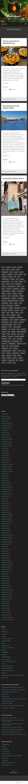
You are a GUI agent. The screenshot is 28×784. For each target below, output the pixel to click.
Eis (24, 281)
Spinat (24, 343)
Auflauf (7, 269)
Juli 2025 (4, 421)
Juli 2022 (4, 473)
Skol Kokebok (5, 751)
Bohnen (20, 274)
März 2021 (5, 507)
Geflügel (4, 654)
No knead (21, 322)
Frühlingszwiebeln (5, 291)
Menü (5, 24)
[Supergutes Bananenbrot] (14, 198)
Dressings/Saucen (6, 281)
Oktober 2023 (5, 443)
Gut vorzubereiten (5, 298)
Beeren (21, 272)
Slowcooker (4, 343)
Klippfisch (11, 310)
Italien (20, 303)
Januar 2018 (5, 587)
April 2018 (5, 580)
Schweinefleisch (15, 341)
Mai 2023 (4, 453)
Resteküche (4, 336)
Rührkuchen (4, 338)
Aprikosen (20, 267)
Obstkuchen (4, 327)
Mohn (11, 322)
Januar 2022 (5, 484)
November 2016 (6, 619)
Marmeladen (22, 319)
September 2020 (6, 521)
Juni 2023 (4, 450)
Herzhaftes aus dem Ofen (12, 300)
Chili (15, 276)
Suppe (3, 643)
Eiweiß (3, 284)
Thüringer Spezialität (6, 350)
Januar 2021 (5, 512)
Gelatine (3, 293)
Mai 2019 (4, 551)
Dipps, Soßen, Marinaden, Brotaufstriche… (13, 675)
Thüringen (15, 348)
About (3, 636)
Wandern (20, 357)
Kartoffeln (11, 307)
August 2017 (5, 599)
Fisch (23, 286)
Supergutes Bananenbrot (13, 178)
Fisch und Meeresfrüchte (8, 661)
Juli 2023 (4, 448)
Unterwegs (22, 353)
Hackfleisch (13, 298)
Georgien (15, 293)
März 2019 (5, 555)
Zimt (17, 360)
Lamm (18, 315)
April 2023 (5, 455)
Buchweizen (4, 276)
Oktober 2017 (5, 594)
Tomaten (14, 350)
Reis (18, 334)
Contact (4, 634)
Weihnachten (11, 360)
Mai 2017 (4, 606)
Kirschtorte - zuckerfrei (8, 708)
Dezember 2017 (6, 590)
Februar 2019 (5, 558)
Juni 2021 (4, 501)
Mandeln (16, 319)
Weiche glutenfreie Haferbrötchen (11, 42)
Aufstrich (13, 269)
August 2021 (5, 496)
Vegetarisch (9, 355)
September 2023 (6, 446)
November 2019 (6, 537)
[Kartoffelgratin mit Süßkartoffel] (14, 120)
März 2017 (5, 610)
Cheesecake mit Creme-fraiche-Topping (12, 687)
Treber (3, 353)
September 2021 (6, 494)
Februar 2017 (5, 612)
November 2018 (6, 564)
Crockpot (12, 279)
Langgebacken (12, 317)
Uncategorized (15, 353)
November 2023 (6, 441)
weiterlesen (6, 83)
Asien (3, 269)
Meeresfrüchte (5, 322)
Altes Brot (8, 267)
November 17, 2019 (8, 253)
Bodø (16, 274)
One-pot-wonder (16, 327)
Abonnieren (5, 383)
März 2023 (5, 457)
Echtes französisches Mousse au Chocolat (13, 720)
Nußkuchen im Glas (7, 703)
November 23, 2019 (8, 99)
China (19, 276)
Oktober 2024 (5, 427)
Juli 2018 (4, 574)
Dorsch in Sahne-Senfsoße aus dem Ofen (12, 723)
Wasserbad (4, 360)
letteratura (5, 760)
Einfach (20, 281)
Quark (8, 334)
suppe (3, 346)
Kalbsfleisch (4, 307)
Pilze (9, 331)
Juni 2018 (4, 576)
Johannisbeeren (9, 305)
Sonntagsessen (12, 343)
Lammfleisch (4, 317)
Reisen (4, 629)
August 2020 (5, 523)
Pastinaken (23, 329)
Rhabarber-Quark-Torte (8, 701)
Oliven (10, 327)
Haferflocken (20, 298)
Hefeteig (3, 300)
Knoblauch (17, 310)
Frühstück (13, 291)
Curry (17, 279)
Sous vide (19, 343)
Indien (11, 303)
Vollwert (9, 357)
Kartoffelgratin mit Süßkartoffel (11, 107)
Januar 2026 (5, 416)
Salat (14, 338)
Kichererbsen (17, 307)
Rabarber (14, 334)
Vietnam (19, 355)
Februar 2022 (5, 482)
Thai (10, 348)
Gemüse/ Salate (6, 641)
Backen (18, 269)
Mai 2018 (4, 578)
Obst (19, 324)
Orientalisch (4, 329)
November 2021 (6, 489)
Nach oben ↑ (14, 772)
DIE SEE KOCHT (6, 753)
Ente (12, 284)
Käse (22, 312)
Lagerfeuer (13, 315)
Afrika (3, 267)
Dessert (22, 279)
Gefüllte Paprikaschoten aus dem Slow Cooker (14, 698)
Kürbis (3, 315)
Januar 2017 (5, 615)
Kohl (22, 310)
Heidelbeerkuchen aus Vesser (10, 692)
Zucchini (3, 362)
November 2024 (6, 425)
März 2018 (5, 583)
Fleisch (3, 288)
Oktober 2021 (5, 491)
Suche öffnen (25, 24)
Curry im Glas (5, 696)
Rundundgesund (14, 16)
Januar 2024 (5, 437)
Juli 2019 (4, 546)
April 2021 (5, 505)
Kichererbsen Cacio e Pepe (9, 729)
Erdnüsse (4, 286)
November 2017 (6, 592)
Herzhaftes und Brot (7, 666)
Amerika (14, 267)
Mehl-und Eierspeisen (8, 670)
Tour (24, 350)
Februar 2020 (5, 530)
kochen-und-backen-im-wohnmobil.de (12, 755)
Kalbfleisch (17, 305)
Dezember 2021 (6, 487)
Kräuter (12, 312)
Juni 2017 (4, 603)
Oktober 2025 (5, 418)
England (8, 284)
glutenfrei (4, 296)
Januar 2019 (5, 560)
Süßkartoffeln (4, 348)
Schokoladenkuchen (6, 341)
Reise (22, 334)
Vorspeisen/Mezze (7, 638)
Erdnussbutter (18, 284)
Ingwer (15, 303)
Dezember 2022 (6, 464)
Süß (7, 346)
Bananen (16, 272)
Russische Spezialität (19, 336)
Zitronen (21, 360)
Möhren (15, 322)
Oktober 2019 (5, 539)
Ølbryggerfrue (6, 744)
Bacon (11, 272)
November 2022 (6, 466)
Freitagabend (15, 288)
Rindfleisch (11, 336)
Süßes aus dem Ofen (14, 346)
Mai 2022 (4, 478)
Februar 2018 (5, 585)
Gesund (20, 293)
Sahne (10, 338)
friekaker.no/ (5, 748)
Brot (25, 274)
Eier (12, 281)
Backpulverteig (5, 272)
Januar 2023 (5, 462)
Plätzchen (13, 331)
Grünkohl (21, 296)
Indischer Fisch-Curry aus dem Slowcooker (13, 705)
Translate (12, 396)
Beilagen (4, 274)
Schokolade (19, 338)
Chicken (10, 276)
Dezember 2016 (6, 617)
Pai (9, 329)
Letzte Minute (19, 317)
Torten (19, 350)
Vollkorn (3, 357)
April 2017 (5, 608)
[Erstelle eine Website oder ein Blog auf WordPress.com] (14, 771)
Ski (21, 341)
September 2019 (6, 542)
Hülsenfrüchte (5, 303)
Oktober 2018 (5, 567)
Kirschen (24, 307)
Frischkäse (22, 288)
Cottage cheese (5, 279)
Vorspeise (15, 357)
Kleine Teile (4, 310)
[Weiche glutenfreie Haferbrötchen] (14, 56)
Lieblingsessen (5, 319)
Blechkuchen (10, 274)
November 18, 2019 (8, 171)
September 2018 (6, 569)
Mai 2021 (4, 503)
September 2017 (6, 596)
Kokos (3, 312)
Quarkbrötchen (6, 717)
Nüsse (15, 324)
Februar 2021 (5, 510)
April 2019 (5, 553)
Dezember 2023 (6, 439)
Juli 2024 (4, 430)
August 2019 (5, 544)
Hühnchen (22, 300)
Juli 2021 (4, 498)
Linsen (11, 319)
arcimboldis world (6, 765)
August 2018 (5, 571)
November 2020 (6, 516)
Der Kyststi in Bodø (7, 727)
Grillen (9, 296)
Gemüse (9, 293)
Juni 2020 (4, 526)
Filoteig (18, 286)
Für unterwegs (20, 291)
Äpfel (14, 362)
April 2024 (5, 434)
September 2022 (6, 471)
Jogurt (3, 305)
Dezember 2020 (6, 514)
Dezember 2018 (6, 562)
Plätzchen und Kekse (21, 331)
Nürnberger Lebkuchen (8, 734)
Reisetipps (5, 631)
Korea (7, 312)
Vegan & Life (5, 758)
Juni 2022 (4, 475)
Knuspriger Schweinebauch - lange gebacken (14, 689)
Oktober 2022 (5, 469)
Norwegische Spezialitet (7, 324)
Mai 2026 (4, 414)
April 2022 (5, 480)
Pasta (18, 329)
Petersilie (4, 331)
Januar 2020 (5, 532)
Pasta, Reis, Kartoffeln (7, 647)
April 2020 (5, 528)
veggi (14, 355)
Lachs (8, 315)
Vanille (3, 355)
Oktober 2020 (5, 519)
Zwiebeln (9, 362)
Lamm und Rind (6, 659)
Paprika (13, 329)
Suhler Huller (5, 694)
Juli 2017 (4, 601)
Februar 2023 (5, 459)
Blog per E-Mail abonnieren (9, 370)
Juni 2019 (4, 548)
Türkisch (8, 353)
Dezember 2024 (6, 423)
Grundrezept (15, 296)
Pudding (3, 334)
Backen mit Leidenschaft (8, 762)
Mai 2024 (4, 432)
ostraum (4, 746)
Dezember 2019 (6, 535)
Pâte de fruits (5, 732)
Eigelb (16, 281)
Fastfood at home (11, 286)
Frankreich (9, 288)
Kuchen (17, 312)
